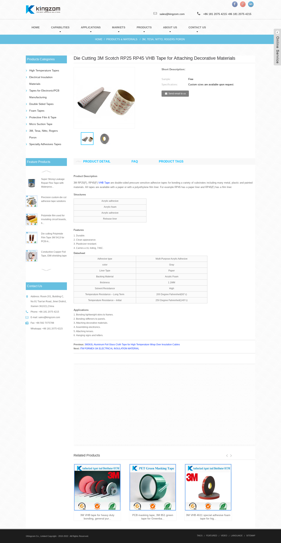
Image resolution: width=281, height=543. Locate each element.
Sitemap (250, 535)
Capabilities (60, 27)
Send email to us (177, 93)
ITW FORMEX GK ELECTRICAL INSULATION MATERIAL (109, 348)
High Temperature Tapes (44, 70)
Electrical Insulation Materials (41, 80)
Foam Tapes (36, 110)
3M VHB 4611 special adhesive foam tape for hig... (208, 517)
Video (224, 535)
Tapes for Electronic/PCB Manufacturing (44, 94)
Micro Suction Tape (40, 124)
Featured (211, 535)
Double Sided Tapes (41, 103)
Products (144, 27)
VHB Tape (104, 182)
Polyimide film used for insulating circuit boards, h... (53, 219)
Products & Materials (121, 39)
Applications (91, 27)
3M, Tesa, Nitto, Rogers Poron (163, 39)
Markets (118, 27)
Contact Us (197, 27)
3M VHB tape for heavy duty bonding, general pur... (97, 517)
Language (237, 535)
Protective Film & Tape (42, 117)
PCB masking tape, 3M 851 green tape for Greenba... (152, 517)
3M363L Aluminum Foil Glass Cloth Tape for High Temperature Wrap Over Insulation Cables (132, 344)
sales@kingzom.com (49, 317)
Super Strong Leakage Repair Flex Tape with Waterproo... (53, 183)
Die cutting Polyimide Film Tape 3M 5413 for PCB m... (52, 237)
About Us (170, 27)
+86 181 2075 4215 (239, 14)
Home (36, 27)
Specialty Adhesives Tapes (45, 144)
